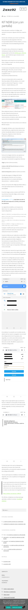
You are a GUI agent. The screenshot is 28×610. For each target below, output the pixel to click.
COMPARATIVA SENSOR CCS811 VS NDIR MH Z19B (14, 524)
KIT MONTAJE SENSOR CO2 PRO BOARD (16, 535)
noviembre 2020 (7, 564)
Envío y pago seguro (9, 589)
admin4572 (5, 537)
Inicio (4, 16)
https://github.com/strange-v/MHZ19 (12, 493)
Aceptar (8, 607)
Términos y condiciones (10, 591)
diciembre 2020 (6, 561)
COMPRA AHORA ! (14, 3)
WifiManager (18, 53)
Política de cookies (17, 607)
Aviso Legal (6, 594)
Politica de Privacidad (9, 597)
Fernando (5, 541)
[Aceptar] (26, 604)
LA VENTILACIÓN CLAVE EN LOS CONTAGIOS (13, 521)
